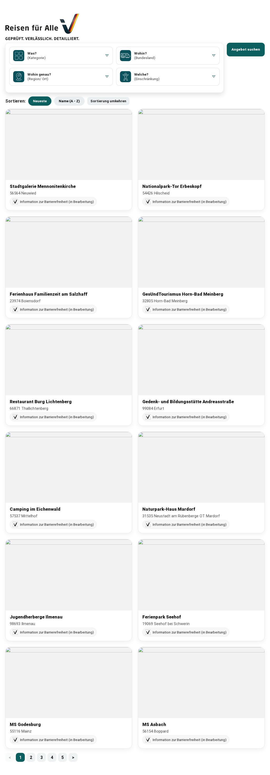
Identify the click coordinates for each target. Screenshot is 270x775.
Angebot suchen (246, 49)
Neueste (40, 101)
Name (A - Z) (69, 101)
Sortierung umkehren (108, 101)
